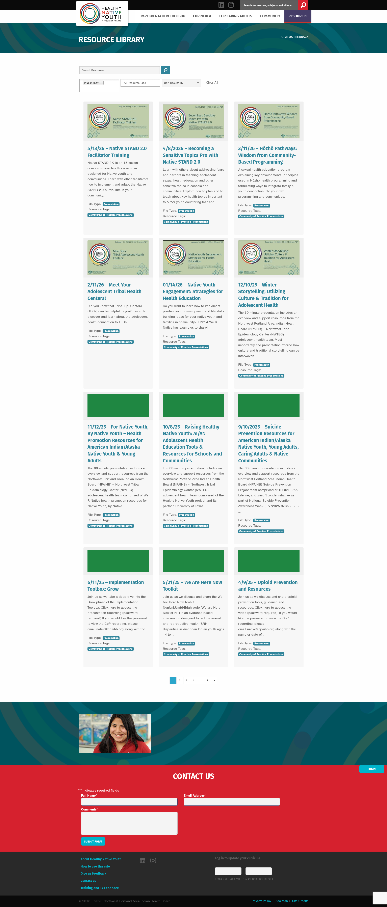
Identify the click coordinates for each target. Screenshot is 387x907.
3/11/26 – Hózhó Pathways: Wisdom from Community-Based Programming (267, 155)
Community (270, 16)
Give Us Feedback (294, 36)
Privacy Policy (261, 901)
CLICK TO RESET (261, 879)
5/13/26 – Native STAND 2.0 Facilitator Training (117, 152)
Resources (297, 16)
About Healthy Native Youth (101, 859)
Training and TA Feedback (100, 888)
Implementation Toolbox (163, 16)
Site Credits (300, 901)
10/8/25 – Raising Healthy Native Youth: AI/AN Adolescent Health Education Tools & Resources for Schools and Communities (192, 443)
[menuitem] (163, 16)
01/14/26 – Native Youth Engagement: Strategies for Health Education (193, 291)
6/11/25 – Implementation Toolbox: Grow (115, 586)
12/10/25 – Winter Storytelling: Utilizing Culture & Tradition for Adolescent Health (263, 294)
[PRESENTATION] (118, 405)
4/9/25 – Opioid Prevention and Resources (268, 586)
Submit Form (93, 842)
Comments (89, 809)
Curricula (202, 16)
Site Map (282, 901)
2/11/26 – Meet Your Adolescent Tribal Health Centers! (114, 291)
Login (372, 769)
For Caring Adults (235, 16)
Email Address (195, 796)
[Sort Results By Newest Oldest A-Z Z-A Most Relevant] (181, 83)
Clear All (212, 83)
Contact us (88, 880)
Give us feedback (93, 873)
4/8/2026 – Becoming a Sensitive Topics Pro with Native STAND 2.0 (190, 155)
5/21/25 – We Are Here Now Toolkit (192, 586)
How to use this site (95, 866)
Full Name (89, 796)
